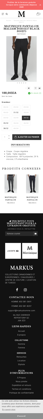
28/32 (5, 107)
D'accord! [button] (21, 416)
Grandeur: (6, 102)
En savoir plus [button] (8, 410)
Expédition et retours (21, 385)
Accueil (8, 20)
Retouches (21, 357)
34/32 (26, 118)
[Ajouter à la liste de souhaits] (35, 88)
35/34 (16, 123)
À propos (21, 335)
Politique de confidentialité (21, 393)
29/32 (16, 107)
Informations (20, 145)
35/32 (5, 123)
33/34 (16, 118)
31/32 (16, 113)
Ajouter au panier (28, 137)
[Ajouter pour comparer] (39, 88)
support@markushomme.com (21, 310)
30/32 (5, 113)
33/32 (5, 118)
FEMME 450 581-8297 (22, 306)
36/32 (26, 123)
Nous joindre (21, 381)
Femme (21, 348)
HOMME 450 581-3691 (21, 302)
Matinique (21, 34)
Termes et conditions (21, 389)
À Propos (21, 378)
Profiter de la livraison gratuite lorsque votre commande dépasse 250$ (21, 4)
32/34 (26, 113)
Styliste (21, 364)
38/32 (5, 128)
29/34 (26, 107)
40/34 (16, 128)
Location (22, 361)
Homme (21, 344)
